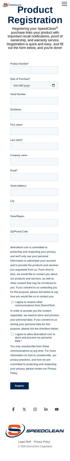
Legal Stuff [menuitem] (24, 441)
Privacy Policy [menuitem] (42, 441)
